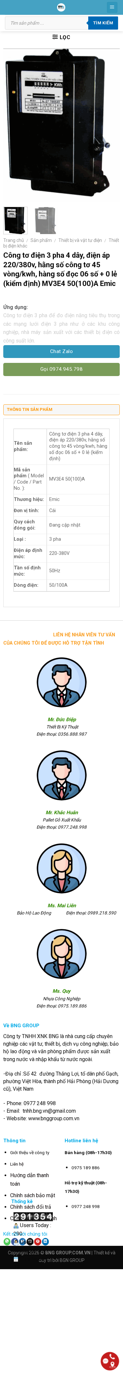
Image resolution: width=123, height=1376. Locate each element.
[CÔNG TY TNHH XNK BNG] (61, 7)
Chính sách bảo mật (32, 1195)
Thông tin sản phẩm (29, 409)
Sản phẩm (41, 240)
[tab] (61, 411)
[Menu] (112, 7)
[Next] (109, 124)
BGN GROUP (72, 1260)
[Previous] (14, 124)
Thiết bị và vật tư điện (80, 240)
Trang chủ (13, 240)
